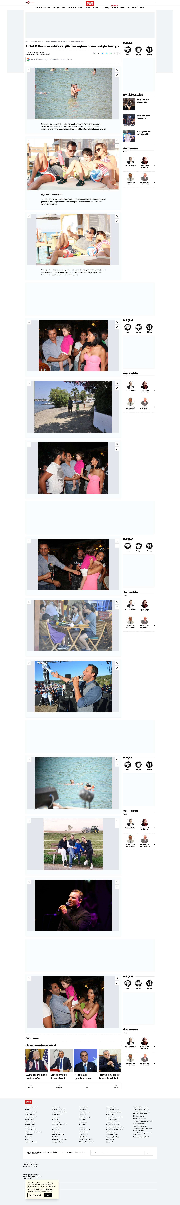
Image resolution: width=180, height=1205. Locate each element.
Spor (64, 7)
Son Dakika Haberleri (31, 1107)
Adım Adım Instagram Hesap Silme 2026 (142, 1133)
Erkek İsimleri (110, 1139)
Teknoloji (105, 7)
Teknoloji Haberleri (30, 1129)
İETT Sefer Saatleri (138, 1116)
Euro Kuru (28, 1139)
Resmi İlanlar (138, 7)
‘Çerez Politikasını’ (47, 1189)
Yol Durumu (55, 1132)
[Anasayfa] (28, 1102)
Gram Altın (82, 1119)
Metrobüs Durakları (112, 1134)
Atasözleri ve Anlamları (140, 1107)
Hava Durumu (56, 1129)
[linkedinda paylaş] (106, 53)
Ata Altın (81, 1127)
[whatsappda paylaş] (110, 53)
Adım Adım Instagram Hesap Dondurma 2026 (142, 1129)
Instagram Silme (57, 1142)
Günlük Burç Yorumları (59, 1124)
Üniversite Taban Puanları (114, 1112)
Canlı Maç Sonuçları (85, 1139)
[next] (120, 1065)
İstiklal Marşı (56, 1117)
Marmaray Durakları (112, 1137)
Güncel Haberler (30, 1114)
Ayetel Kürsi (82, 1109)
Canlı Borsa (56, 1107)
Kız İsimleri (109, 1142)
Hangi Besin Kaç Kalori (113, 1124)
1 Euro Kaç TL (83, 1137)
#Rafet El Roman (32, 1038)
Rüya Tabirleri (110, 1114)
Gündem (38, 7)
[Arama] (25, 2)
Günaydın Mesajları (85, 1117)
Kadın (80, 7)
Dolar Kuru (28, 1137)
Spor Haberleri (29, 1119)
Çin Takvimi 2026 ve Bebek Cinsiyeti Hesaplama (141, 1113)
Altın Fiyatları (29, 1134)
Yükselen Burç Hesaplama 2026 (143, 1121)
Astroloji (54, 1137)
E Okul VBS (55, 1119)
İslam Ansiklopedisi (112, 1119)
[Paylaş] (117, 70)
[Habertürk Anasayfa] (90, 3)
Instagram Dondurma (59, 1139)
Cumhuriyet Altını (84, 1129)
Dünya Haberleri (30, 1122)
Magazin (72, 7)
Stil (128, 7)
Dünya (56, 7)
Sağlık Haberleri (30, 1124)
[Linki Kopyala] (119, 53)
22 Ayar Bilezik (83, 1132)
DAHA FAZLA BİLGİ (35, 1195)
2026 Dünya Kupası (58, 1134)
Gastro (115, 7)
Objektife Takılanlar (38, 41)
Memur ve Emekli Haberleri (33, 1132)
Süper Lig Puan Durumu (86, 1142)
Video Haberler (110, 1107)
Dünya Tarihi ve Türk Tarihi (114, 1117)
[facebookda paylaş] (94, 53)
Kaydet (148, 1153)
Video (122, 7)
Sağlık (88, 7)
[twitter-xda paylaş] (98, 53)
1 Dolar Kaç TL (83, 1134)
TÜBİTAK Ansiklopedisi (113, 1122)
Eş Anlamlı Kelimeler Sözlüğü (115, 1127)
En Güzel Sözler (111, 1132)
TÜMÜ (125, 152)
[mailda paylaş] (115, 53)
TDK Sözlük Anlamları (112, 1109)
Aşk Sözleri (82, 1114)
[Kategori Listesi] (154, 2)
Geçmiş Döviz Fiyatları (140, 1126)
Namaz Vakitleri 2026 (58, 1109)
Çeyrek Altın (82, 1122)
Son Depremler (56, 1127)
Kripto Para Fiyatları (31, 1142)
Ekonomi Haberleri (30, 1112)
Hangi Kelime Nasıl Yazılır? (114, 1129)
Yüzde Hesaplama (139, 1124)
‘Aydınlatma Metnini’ (34, 1191)
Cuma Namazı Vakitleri (59, 1112)
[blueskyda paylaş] (102, 53)
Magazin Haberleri (30, 1117)
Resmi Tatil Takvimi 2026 (141, 1137)
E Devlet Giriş (56, 1122)
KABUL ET (48, 1195)
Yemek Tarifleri (83, 1107)
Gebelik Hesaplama (139, 1119)
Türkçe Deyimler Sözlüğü (141, 1109)
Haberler (28, 41)
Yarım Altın (82, 1124)
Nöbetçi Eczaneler (57, 1114)
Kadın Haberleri (30, 1127)
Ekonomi (48, 7)
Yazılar (96, 7)
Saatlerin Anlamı (84, 1112)
